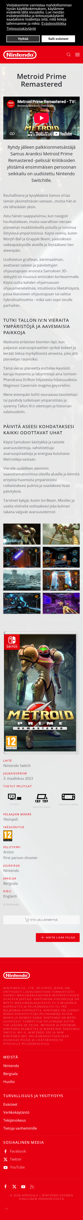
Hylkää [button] (23, 38)
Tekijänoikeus (14, 1120)
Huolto (9, 1081)
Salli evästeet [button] (58, 38)
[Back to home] (20, 54)
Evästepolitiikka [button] (53, 23)
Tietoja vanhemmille (20, 1128)
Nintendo (11, 1065)
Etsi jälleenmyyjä (44, 919)
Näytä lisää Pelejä (60, 937)
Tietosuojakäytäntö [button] (21, 28)
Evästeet (10, 1104)
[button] (68, 54)
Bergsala (10, 1073)
